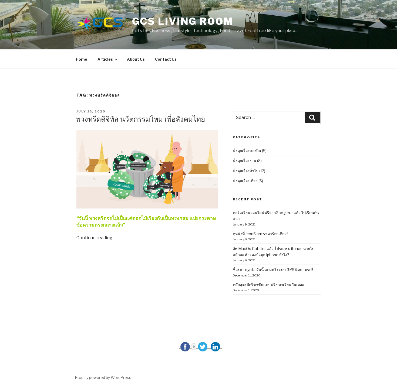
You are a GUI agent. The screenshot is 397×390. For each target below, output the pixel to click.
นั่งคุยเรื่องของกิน (247, 150)
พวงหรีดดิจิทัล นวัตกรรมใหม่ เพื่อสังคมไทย (140, 119)
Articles (105, 59)
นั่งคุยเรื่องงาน (244, 160)
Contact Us (166, 59)
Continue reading (94, 237)
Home (81, 59)
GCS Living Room (183, 21)
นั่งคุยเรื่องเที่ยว (245, 181)
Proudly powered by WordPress (103, 377)
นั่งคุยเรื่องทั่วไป (245, 171)
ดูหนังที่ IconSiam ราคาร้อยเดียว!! (260, 233)
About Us (136, 59)
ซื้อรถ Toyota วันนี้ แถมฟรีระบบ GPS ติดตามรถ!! (273, 269)
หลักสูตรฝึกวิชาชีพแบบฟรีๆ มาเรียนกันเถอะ (268, 284)
